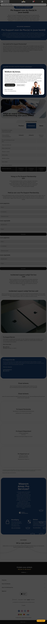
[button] (4, 1)
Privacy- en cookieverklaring (10, 91)
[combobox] (23, 4)
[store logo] (23, 1)
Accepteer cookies (10, 85)
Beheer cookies (20, 85)
